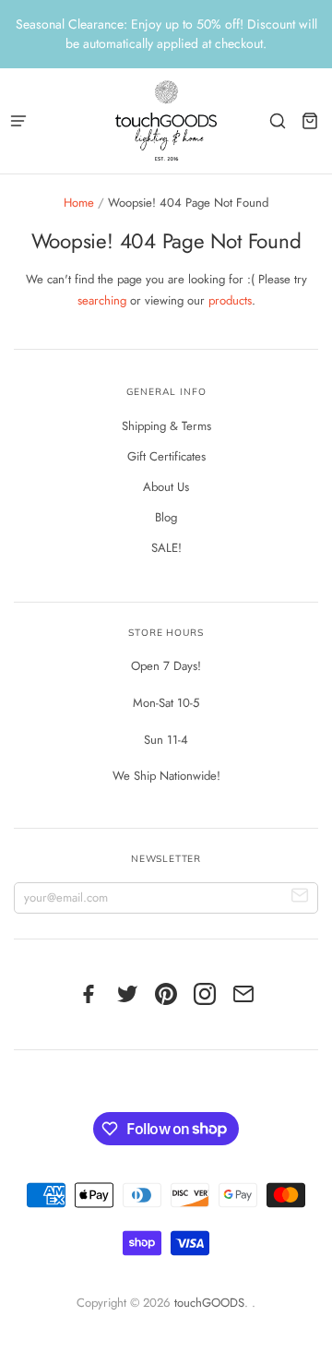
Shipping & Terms (166, 426)
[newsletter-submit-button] (300, 898)
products (230, 300)
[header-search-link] (277, 120)
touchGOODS (209, 1302)
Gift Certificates (166, 456)
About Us (166, 487)
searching (101, 300)
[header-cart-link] (309, 120)
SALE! (166, 547)
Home (79, 202)
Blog (166, 517)
